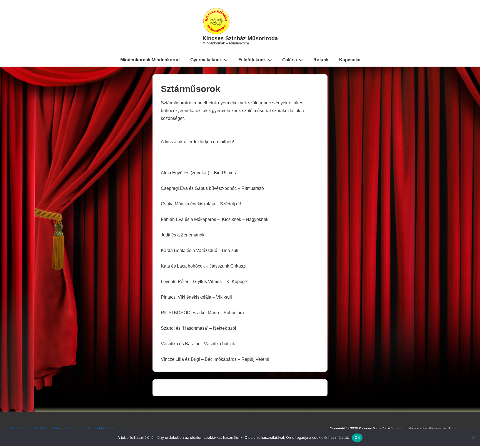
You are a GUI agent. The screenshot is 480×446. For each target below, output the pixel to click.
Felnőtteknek (252, 59)
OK (357, 437)
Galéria (289, 59)
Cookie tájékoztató (67, 429)
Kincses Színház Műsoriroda (240, 38)
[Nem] (473, 437)
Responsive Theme (443, 429)
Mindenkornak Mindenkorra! (150, 59)
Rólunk (321, 59)
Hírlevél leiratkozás (103, 429)
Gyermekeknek (206, 59)
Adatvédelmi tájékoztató (27, 429)
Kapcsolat (350, 59)
